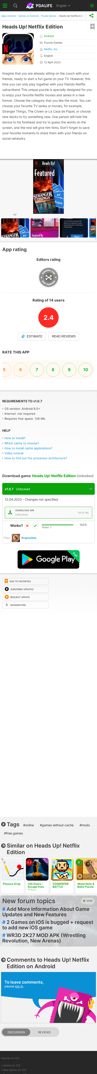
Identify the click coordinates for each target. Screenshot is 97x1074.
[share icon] (91, 15)
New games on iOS (14, 1070)
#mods (85, 825)
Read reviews (64, 336)
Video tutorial (14, 453)
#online (28, 825)
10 (85, 369)
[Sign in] (92, 6)
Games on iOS (11, 1065)
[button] (45, 228)
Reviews (44, 1032)
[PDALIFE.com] (39, 5)
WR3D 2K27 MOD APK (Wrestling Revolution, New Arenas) (44, 938)
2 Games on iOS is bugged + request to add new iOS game (47, 924)
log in (19, 986)
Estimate (34, 336)
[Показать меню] (5, 5)
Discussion (16, 1032)
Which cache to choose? (22, 443)
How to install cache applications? (28, 448)
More (89, 901)
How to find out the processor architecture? (36, 458)
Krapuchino (28, 537)
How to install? (15, 438)
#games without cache (57, 825)
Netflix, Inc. (51, 49)
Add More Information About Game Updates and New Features (46, 911)
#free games (13, 833)
